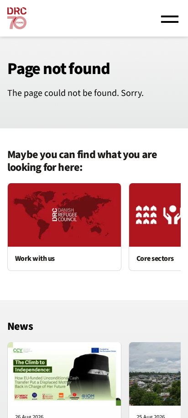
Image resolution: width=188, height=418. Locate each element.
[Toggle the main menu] (170, 18)
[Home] (16, 18)
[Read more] (64, 227)
